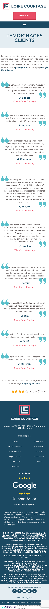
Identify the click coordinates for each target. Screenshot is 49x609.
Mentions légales (24, 597)
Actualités (38, 451)
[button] (24, 25)
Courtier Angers (15, 461)
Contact (39, 461)
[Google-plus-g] (29, 591)
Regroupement (15, 456)
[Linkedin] (19, 591)
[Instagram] (34, 591)
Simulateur (38, 446)
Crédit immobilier (15, 446)
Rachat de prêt (15, 451)
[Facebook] (14, 591)
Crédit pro (38, 441)
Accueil (15, 441)
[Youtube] (24, 591)
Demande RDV (38, 456)
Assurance (15, 466)
